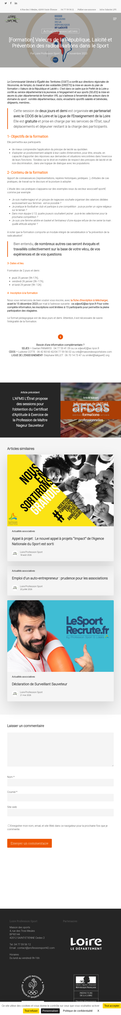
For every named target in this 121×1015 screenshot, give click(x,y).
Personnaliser (50, 1010)
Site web (12, 806)
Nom (10, 776)
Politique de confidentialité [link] (78, 1010)
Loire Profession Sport (47, 53)
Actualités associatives (60, 31)
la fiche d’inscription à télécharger (89, 300)
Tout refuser (31, 1010)
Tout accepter (111, 1005)
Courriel (12, 791)
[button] (115, 18)
